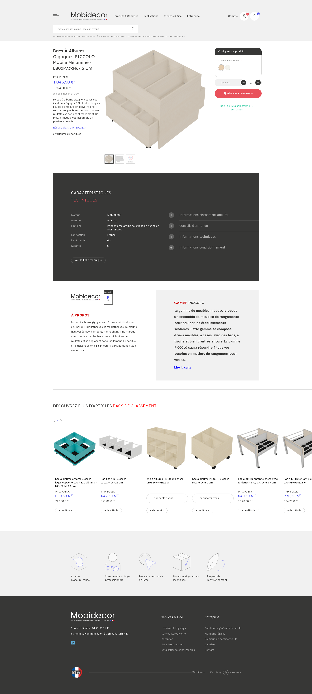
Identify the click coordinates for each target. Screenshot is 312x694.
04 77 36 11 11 (101, 628)
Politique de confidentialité (221, 639)
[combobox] (95, 29)
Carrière (210, 644)
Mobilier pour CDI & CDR (76, 36)
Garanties (167, 639)
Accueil (57, 36)
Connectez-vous (163, 498)
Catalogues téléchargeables (178, 650)
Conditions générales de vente (223, 628)
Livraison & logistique (174, 628)
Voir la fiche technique (88, 260)
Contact (209, 650)
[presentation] (54, 420)
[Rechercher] (133, 29)
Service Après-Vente (173, 633)
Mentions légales (215, 633)
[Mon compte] (244, 16)
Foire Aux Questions (173, 644)
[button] (109, 159)
